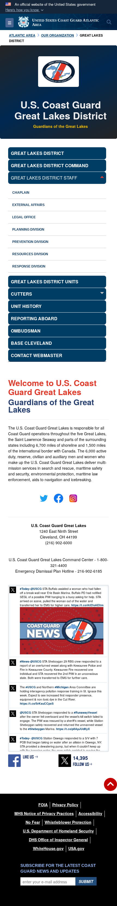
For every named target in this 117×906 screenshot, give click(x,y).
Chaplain (20, 193)
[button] (25, 10)
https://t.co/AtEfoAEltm (87, 605)
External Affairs (28, 205)
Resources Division (30, 254)
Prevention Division (30, 242)
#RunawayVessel (85, 712)
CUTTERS (21, 294)
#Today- (25, 589)
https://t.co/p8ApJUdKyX (73, 729)
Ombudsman (26, 331)
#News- (25, 661)
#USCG (31, 687)
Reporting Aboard (34, 318)
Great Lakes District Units (44, 281)
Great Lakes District (37, 153)
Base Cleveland (31, 343)
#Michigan (62, 687)
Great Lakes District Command (49, 165)
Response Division (28, 266)
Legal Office (24, 217)
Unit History (26, 306)
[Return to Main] (110, 787)
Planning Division (28, 229)
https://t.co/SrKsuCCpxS (37, 703)
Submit (86, 881)
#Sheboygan (36, 729)
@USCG (36, 589)
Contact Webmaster (36, 355)
